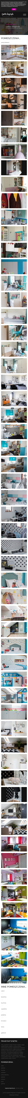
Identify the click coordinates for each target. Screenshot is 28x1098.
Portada (17, 1095)
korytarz (3, 1021)
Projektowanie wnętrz (7, 16)
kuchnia (3, 1003)
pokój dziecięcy (5, 1074)
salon (3, 991)
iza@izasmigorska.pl (10, 1088)
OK (14, 9)
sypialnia (4, 1009)
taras (2, 1027)
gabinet (3, 1033)
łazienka (3, 997)
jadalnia (3, 1015)
